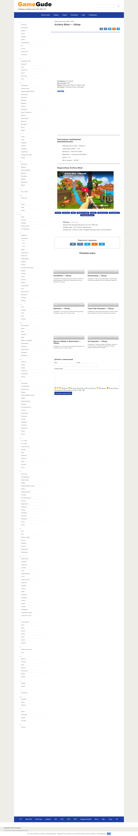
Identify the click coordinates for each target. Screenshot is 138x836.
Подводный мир (25, 401)
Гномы (23, 136)
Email (78, 362)
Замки (23, 204)
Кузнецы (23, 297)
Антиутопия (24, 51)
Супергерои (24, 609)
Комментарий (58, 368)
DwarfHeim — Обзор (62, 276)
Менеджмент (24, 343)
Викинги (23, 106)
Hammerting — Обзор (97, 276)
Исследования (25, 229)
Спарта (23, 603)
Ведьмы (23, 115)
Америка (23, 36)
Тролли (23, 631)
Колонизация (24, 285)
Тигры (22, 637)
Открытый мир (25, 446)
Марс (22, 337)
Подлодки (24, 416)
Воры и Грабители (26, 112)
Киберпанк (24, 235)
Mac (103, 819)
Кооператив (24, 238)
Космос (23, 264)
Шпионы (23, 705)
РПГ (22, 531)
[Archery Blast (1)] (62, 133)
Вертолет (23, 121)
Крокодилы (24, 294)
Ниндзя (23, 367)
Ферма (23, 673)
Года (83, 15)
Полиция (23, 404)
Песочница (24, 383)
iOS (55, 819)
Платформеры (25, 386)
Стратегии (24, 564)
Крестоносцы (25, 291)
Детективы (24, 164)
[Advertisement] (33, 743)
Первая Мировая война (27, 395)
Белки (23, 73)
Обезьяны (24, 455)
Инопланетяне (25, 226)
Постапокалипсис (26, 407)
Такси (22, 625)
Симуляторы (24, 558)
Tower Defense (25, 622)
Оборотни (24, 458)
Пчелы (23, 434)
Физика (23, 667)
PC (74, 213)
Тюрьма (23, 643)
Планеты (23, 410)
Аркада (23, 30)
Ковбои (23, 282)
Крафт (23, 249)
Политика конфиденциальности (19, 830)
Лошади (23, 310)
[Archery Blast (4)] (62, 103)
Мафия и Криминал (26, 340)
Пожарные (24, 422)
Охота (23, 467)
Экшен (23, 711)
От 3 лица (24, 443)
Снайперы (24, 594)
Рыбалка (23, 543)
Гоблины (23, 145)
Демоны (23, 179)
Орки (22, 452)
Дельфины (24, 176)
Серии (65, 15)
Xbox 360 (28, 819)
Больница (24, 76)
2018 (58, 213)
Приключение (25, 389)
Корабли (23, 261)
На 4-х (23, 246)
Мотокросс (24, 352)
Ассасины (24, 54)
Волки (23, 127)
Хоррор (23, 683)
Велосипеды (24, 118)
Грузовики (24, 148)
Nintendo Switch (85, 819)
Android (66, 213)
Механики (24, 346)
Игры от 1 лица (83, 213)
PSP (75, 819)
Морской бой (24, 349)
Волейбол (24, 124)
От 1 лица (24, 440)
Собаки (23, 600)
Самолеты (24, 582)
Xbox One (38, 819)
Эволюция (24, 714)
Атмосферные (25, 42)
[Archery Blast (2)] (62, 123)
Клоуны (23, 279)
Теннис (23, 634)
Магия (23, 328)
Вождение (24, 109)
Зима (22, 207)
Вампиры (23, 103)
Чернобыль (24, 692)
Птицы (23, 431)
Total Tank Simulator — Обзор (101, 308)
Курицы (23, 300)
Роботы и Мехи (25, 537)
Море (22, 331)
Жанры (56, 15)
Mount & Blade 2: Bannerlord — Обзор (67, 342)
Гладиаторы (24, 151)
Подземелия (24, 413)
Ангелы (23, 48)
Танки (22, 628)
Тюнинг (23, 640)
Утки (22, 652)
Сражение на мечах (26, 612)
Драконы (23, 167)
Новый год (24, 370)
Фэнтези (23, 662)
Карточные (24, 255)
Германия (23, 142)
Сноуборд (24, 597)
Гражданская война (26, 154)
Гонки (22, 139)
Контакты (6, 830)
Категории (74, 15)
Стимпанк (24, 561)
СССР (23, 576)
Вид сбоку (24, 97)
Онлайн (23, 449)
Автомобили (24, 27)
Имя (55, 362)
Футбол (23, 676)
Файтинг (23, 659)
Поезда (23, 419)
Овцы (22, 461)
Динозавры (24, 182)
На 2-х (23, 240)
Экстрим (23, 720)
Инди (93, 213)
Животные (24, 198)
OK (109, 833)
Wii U (96, 819)
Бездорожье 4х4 (25, 61)
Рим (22, 534)
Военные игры (25, 88)
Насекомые (24, 373)
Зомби (23, 210)
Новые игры (45, 15)
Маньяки (23, 334)
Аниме (23, 39)
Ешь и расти (24, 191)
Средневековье (25, 573)
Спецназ (23, 606)
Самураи (23, 585)
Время (23, 130)
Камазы (23, 270)
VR (117, 819)
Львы (22, 316)
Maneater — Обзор (62, 308)
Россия (23, 540)
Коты (22, 288)
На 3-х (23, 243)
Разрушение (24, 549)
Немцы (23, 364)
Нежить (23, 376)
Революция (24, 552)
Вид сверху (24, 94)
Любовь (23, 319)
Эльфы (23, 717)
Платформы (93, 15)
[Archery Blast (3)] (62, 113)
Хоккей (23, 686)
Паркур (23, 392)
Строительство (25, 579)
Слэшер (23, 567)
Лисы (22, 307)
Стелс (23, 570)
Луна (22, 313)
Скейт (22, 591)
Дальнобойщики (25, 170)
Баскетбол (24, 70)
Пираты (23, 398)
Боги (22, 79)
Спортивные (114, 213)
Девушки (23, 173)
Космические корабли (27, 267)
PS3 (62, 819)
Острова (23, 464)
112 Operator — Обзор (97, 341)
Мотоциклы (24, 355)
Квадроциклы (25, 258)
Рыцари (23, 546)
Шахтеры (23, 699)
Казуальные (103, 213)
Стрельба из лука (87, 215)
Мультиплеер (25, 325)
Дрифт (23, 185)
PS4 (68, 819)
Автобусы (24, 24)
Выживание (24, 85)
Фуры (22, 664)
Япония (23, 727)
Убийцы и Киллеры (26, 649)
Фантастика (24, 670)
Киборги (23, 273)
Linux (110, 819)
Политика (23, 425)
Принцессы (24, 428)
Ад (22, 45)
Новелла (23, 362)
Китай (22, 276)
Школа (23, 702)
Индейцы (23, 223)
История (23, 220)
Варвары (23, 100)
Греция (23, 157)
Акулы (23, 33)
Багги (22, 67)
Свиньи (23, 588)
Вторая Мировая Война (27, 91)
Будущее (23, 64)
